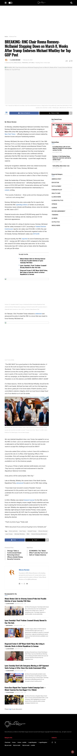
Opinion (54, 204)
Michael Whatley (20, 534)
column (7, 190)
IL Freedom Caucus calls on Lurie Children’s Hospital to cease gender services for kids (62, 148)
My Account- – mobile (28, 745)
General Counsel (29, 500)
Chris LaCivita (13, 531)
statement (38, 314)
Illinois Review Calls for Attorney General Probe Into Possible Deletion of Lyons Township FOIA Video (25, 599)
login (10, 709)
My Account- (16, 745)
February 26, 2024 (27, 60)
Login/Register (32, 742)
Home (6, 36)
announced (19, 483)
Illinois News (17, 63)
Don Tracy (23, 531)
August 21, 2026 (19, 692)
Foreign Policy (57, 190)
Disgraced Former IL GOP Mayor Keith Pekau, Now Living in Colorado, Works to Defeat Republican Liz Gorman (24, 645)
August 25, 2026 (18, 625)
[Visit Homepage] (41, 3)
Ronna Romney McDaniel (39, 534)
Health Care (56, 193)
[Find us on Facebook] (52, 742)
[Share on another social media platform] (70, 113)
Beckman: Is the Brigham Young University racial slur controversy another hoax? (62, 157)
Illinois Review (15, 60)
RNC (28, 534)
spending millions (22, 205)
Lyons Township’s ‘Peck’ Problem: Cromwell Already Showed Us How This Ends (26, 621)
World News (56, 226)
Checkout (7, 742)
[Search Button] (71, 3)
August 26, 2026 (19, 603)
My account (8, 745)
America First (12, 36)
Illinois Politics (57, 200)
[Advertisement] (38, 20)
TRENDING (25, 63)
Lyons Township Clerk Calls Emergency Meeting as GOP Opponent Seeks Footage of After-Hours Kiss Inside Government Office (27, 666)
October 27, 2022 (57, 152)
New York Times (10, 134)
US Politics (32, 63)
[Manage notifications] (72, 751)
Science (54, 208)
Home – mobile (22, 742)
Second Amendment (58, 211)
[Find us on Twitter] (55, 742)
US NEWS (54, 218)
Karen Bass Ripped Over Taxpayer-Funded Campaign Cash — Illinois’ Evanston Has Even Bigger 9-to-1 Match (25, 688)
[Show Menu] (5, 3)
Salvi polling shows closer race (61, 166)
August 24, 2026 (19, 649)
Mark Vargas (9, 625)
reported (25, 239)
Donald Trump (32, 531)
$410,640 (36, 234)
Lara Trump (9, 534)
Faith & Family (56, 186)
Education (55, 183)
